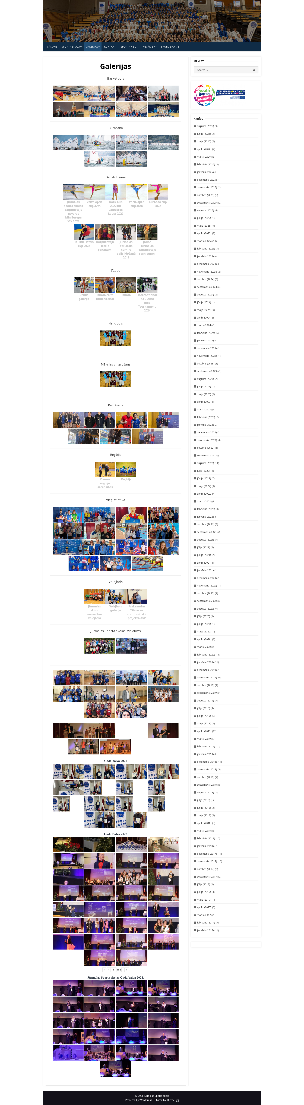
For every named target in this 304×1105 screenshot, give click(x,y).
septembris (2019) (207, 692)
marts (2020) (204, 646)
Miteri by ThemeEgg (167, 1100)
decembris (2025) (207, 179)
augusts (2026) (205, 126)
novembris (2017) (207, 861)
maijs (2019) (204, 723)
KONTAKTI (110, 46)
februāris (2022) (206, 509)
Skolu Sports (170, 46)
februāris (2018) (206, 838)
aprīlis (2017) (204, 907)
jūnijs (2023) (204, 386)
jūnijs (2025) (204, 218)
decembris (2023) (207, 348)
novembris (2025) (207, 187)
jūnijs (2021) (204, 555)
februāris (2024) (206, 333)
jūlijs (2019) (203, 708)
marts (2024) (204, 325)
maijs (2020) (204, 631)
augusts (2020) (205, 608)
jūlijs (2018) (203, 800)
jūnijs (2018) (204, 807)
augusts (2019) (205, 700)
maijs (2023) (204, 394)
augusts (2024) (205, 294)
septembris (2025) (207, 202)
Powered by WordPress (138, 1100)
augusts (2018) (205, 792)
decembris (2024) (207, 264)
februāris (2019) (206, 746)
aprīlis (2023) (204, 401)
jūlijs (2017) (203, 884)
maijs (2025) (204, 225)
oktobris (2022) (205, 447)
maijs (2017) (204, 899)
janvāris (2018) (205, 846)
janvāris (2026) (205, 172)
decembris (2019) (207, 670)
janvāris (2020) (205, 662)
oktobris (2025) (205, 195)
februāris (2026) (206, 164)
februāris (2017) (206, 922)
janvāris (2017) (205, 930)
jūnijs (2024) (204, 302)
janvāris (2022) (205, 516)
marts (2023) (204, 409)
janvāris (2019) (205, 754)
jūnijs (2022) (204, 478)
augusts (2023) (205, 378)
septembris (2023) (207, 371)
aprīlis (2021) (204, 562)
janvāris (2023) (205, 424)
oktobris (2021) (205, 524)
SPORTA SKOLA (71, 46)
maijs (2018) (204, 815)
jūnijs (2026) (204, 133)
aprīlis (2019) (204, 731)
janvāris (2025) (205, 256)
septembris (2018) (207, 784)
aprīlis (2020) (204, 639)
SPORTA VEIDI (129, 46)
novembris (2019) (207, 677)
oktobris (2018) (205, 777)
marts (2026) (204, 156)
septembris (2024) (207, 287)
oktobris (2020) (205, 593)
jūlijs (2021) (203, 547)
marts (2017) (204, 915)
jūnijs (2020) (204, 624)
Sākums (52, 46)
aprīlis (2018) (204, 823)
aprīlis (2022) (204, 493)
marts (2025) (204, 241)
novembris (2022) (207, 440)
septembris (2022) (207, 455)
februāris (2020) (206, 654)
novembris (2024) (207, 271)
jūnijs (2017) (204, 892)
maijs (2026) (204, 141)
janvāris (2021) (205, 570)
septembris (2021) (207, 532)
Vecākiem (149, 46)
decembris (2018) (207, 761)
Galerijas (92, 46)
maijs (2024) (204, 309)
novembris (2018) (207, 769)
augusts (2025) (205, 210)
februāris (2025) (206, 248)
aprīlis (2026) (204, 149)
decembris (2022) (207, 432)
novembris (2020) (207, 585)
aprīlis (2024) (204, 317)
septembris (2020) (207, 601)
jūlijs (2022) (203, 470)
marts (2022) (204, 501)
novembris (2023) (207, 355)
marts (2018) (204, 830)
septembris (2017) (207, 876)
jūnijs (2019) (204, 715)
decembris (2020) (207, 578)
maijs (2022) (204, 486)
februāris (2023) (206, 417)
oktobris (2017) (205, 869)
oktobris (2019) (205, 685)
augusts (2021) (205, 539)
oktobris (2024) (205, 279)
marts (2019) (204, 738)
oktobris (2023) (205, 363)
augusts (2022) (205, 463)
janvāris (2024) (205, 340)
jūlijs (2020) (203, 616)
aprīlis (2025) (204, 233)
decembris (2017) (207, 853)
